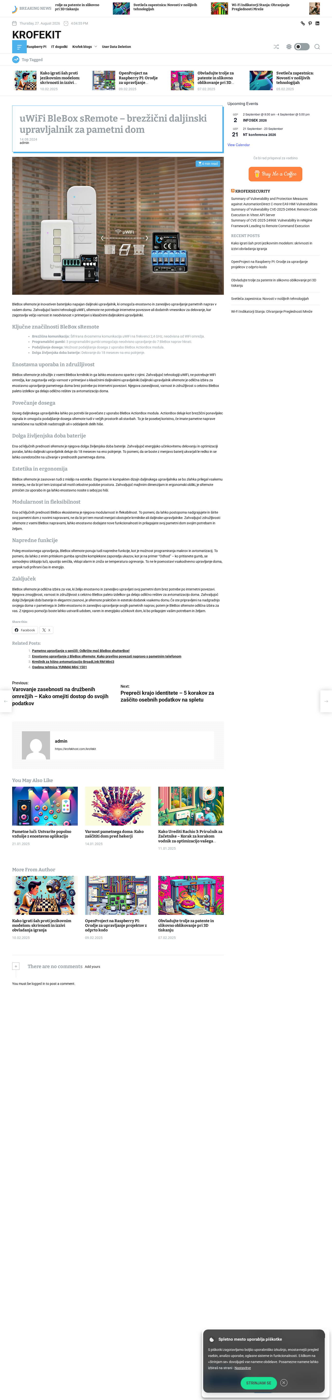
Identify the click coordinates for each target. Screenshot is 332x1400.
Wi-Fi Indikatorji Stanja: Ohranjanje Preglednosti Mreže (198, 7)
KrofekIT (36, 34)
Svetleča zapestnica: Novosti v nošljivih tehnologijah (295, 78)
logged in (38, 984)
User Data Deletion (116, 47)
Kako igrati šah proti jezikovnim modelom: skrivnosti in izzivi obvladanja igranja (60, 80)
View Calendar (238, 144)
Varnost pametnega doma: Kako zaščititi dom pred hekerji (114, 833)
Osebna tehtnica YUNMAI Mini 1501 (59, 667)
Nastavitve (243, 1368)
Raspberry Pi (36, 47)
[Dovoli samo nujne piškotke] (284, 1382)
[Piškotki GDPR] (212, 1340)
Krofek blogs (82, 47)
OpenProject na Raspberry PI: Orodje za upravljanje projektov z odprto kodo (138, 82)
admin (24, 142)
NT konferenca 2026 (259, 134)
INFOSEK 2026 (255, 120)
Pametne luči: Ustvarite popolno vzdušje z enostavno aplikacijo (41, 833)
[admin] (36, 745)
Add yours (92, 967)
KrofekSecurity (252, 191)
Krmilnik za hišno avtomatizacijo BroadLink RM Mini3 (73, 662)
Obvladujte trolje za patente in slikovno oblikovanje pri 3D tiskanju (216, 80)
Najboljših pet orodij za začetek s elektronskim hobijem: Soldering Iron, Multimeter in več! (298, 7)
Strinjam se (258, 1383)
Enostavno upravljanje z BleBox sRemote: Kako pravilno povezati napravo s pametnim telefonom (106, 656)
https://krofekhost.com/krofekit (75, 749)
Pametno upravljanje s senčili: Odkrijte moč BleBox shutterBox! (81, 651)
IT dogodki (59, 47)
